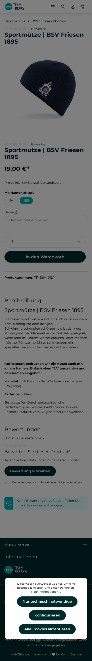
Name (9, 212)
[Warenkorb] (83, 6)
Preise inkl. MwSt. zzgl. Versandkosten (33, 183)
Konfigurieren (47, 615)
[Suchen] (63, 6)
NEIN (26, 200)
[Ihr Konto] (72, 6)
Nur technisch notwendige (47, 601)
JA (11, 200)
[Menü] (53, 6)
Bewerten (38, 29)
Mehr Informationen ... (46, 591)
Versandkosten (16, 640)
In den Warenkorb (45, 256)
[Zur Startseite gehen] (14, 7)
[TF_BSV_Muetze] (46, 90)
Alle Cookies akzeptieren (47, 629)
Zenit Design (71, 654)
